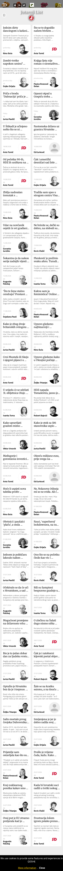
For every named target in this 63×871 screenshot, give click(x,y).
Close (42, 867)
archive (38, 6)
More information (27, 867)
